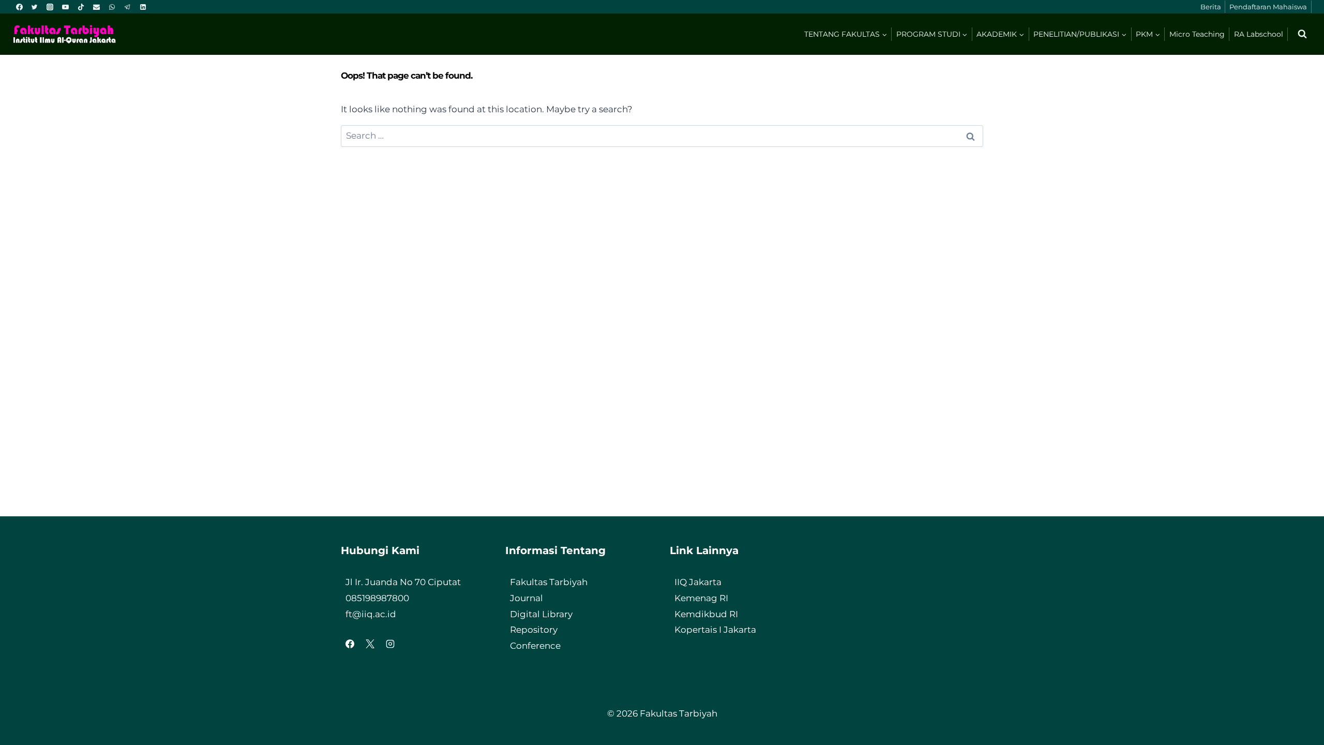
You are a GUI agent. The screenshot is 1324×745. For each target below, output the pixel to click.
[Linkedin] (142, 6)
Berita (1210, 7)
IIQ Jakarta (697, 582)
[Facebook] (19, 6)
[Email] (96, 6)
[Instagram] (50, 6)
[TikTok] (81, 6)
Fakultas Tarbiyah (549, 582)
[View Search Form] (1302, 34)
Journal (526, 598)
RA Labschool (1258, 34)
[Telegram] (127, 6)
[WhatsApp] (111, 6)
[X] (370, 644)
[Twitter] (34, 6)
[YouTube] (65, 6)
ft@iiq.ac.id (370, 614)
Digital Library (541, 614)
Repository (534, 629)
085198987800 (377, 598)
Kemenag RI (701, 598)
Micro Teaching (1197, 34)
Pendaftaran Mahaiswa (1268, 7)
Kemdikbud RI (706, 614)
